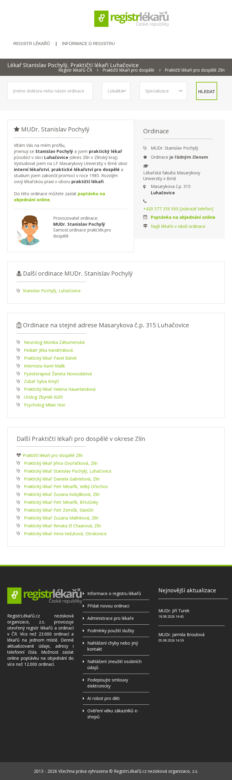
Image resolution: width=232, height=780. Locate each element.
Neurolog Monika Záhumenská (54, 342)
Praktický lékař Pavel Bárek (50, 358)
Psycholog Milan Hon (44, 405)
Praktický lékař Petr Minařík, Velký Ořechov (66, 486)
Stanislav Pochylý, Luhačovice (52, 290)
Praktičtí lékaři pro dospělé (128, 70)
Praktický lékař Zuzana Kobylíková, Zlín (62, 494)
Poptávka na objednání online (183, 217)
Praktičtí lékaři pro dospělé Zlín (195, 70)
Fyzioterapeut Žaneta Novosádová (58, 374)
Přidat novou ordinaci (108, 606)
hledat (206, 91)
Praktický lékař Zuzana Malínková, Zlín (61, 518)
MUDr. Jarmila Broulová (181, 634)
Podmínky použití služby (110, 630)
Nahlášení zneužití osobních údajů (114, 664)
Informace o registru (88, 43)
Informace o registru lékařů (114, 593)
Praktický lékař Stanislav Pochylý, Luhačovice (67, 471)
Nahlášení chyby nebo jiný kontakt (112, 646)
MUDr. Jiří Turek (173, 610)
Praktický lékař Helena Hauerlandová (59, 389)
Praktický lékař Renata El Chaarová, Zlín (62, 526)
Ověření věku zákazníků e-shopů (113, 714)
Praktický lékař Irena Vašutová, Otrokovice (65, 533)
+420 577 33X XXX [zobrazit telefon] (178, 209)
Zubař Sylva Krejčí (41, 381)
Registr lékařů (31, 43)
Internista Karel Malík (44, 366)
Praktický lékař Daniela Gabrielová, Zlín (62, 479)
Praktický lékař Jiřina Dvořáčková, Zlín (61, 463)
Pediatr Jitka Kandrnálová (48, 350)
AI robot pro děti (103, 698)
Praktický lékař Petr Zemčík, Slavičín (59, 510)
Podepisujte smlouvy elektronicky (107, 683)
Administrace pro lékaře (110, 618)
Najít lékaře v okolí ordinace (178, 226)
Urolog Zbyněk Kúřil (43, 397)
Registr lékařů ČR (75, 70)
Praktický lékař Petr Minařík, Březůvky (61, 502)
